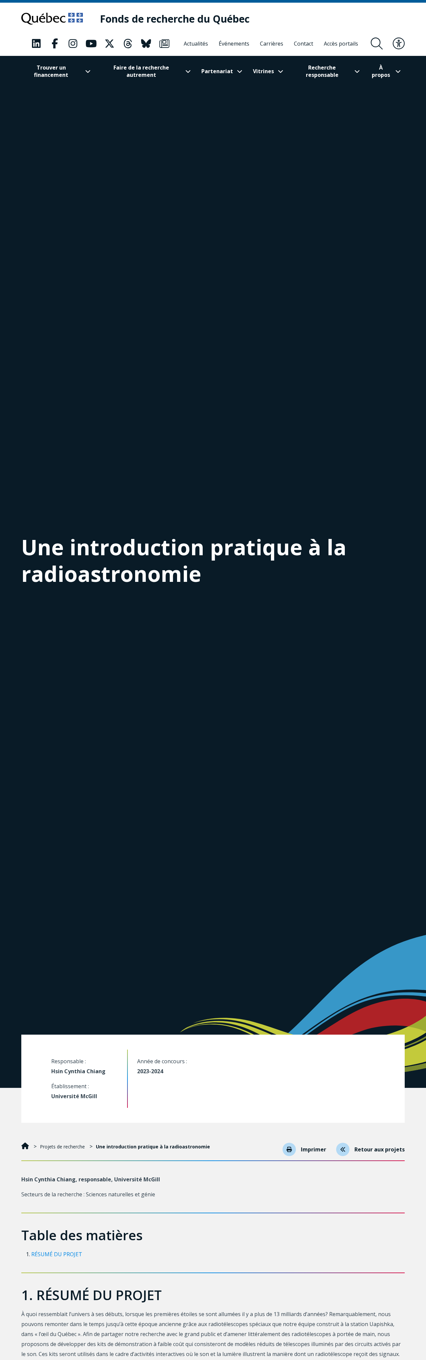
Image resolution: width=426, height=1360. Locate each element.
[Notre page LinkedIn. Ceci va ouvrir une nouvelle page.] (36, 43)
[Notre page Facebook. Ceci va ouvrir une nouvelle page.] (54, 43)
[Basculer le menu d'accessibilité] (399, 44)
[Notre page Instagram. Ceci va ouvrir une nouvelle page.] (73, 43)
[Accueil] (25, 1146)
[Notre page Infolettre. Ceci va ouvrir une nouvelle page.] (164, 43)
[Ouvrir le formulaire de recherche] (377, 44)
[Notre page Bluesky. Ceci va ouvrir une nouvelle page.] (146, 43)
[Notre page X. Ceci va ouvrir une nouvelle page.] (109, 43)
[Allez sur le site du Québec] (52, 19)
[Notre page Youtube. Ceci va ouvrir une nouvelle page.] (91, 43)
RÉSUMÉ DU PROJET (56, 1254)
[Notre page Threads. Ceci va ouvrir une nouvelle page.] (127, 43)
